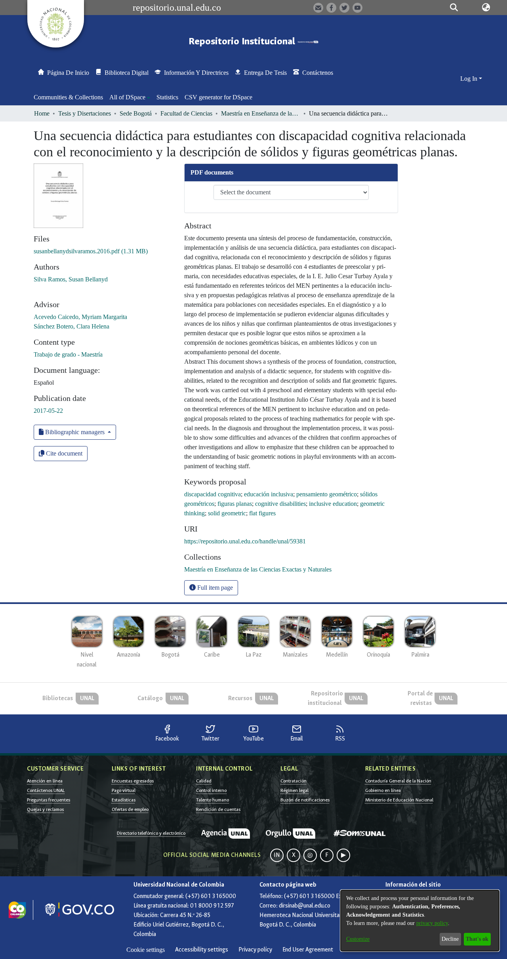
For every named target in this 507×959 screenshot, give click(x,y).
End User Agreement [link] (307, 949)
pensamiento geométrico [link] (326, 494)
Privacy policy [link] (255, 949)
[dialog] (420, 920)
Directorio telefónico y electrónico (151, 833)
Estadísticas (123, 800)
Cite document (63, 453)
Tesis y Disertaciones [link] (84, 113)
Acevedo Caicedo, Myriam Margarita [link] (80, 316)
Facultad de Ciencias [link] (186, 113)
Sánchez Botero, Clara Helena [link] (71, 326)
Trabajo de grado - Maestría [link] (68, 354)
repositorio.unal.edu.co (177, 7)
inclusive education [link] (333, 503)
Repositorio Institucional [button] (243, 41)
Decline (450, 939)
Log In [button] (469, 78)
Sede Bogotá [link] (136, 113)
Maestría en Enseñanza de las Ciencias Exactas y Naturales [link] (260, 113)
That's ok (477, 939)
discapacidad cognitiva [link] (212, 494)
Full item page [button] (214, 587)
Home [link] (42, 113)
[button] (454, 7)
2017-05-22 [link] (48, 410)
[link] (91, 251)
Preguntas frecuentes (48, 800)
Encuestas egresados (133, 781)
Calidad (204, 781)
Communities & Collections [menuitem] (68, 97)
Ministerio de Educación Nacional (399, 800)
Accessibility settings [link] (201, 949)
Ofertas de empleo (130, 809)
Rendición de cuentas (218, 809)
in (277, 855)
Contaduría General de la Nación (398, 781)
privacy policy (432, 923)
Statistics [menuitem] (167, 97)
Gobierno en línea (383, 790)
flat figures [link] (262, 513)
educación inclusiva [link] (268, 494)
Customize (358, 939)
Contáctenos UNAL (46, 790)
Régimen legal (294, 790)
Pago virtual (123, 790)
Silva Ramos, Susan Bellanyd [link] (71, 279)
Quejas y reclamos (45, 809)
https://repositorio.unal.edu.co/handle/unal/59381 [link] (245, 541)
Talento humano (212, 800)
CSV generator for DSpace (218, 97)
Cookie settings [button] (145, 949)
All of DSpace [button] (127, 97)
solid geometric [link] (227, 513)
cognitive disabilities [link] (280, 503)
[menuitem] (129, 97)
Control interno (211, 790)
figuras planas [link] (234, 503)
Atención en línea (45, 781)
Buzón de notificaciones (305, 800)
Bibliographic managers (75, 432)
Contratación (293, 781)
